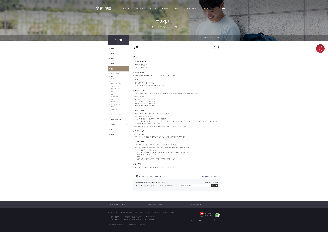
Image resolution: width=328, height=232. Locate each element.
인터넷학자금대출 (115, 104)
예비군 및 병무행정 (114, 114)
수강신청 (113, 78)
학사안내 (111, 69)
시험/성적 (113, 81)
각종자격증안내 (115, 107)
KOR (227, 2)
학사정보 (153, 9)
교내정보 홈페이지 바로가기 (118, 204)
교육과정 (113, 91)
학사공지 (111, 48)
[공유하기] (214, 47)
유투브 (200, 220)
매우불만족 (170, 185)
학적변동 (113, 86)
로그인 (218, 2)
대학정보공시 (138, 212)
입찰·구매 (147, 212)
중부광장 (178, 9)
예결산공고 (156, 212)
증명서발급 (112, 124)
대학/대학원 (139, 9)
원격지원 (165, 212)
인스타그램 (195, 220)
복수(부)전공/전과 (115, 89)
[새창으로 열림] (217, 214)
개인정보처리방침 (112, 212)
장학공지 (111, 53)
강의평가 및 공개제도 (116, 84)
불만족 (161, 185)
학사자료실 (112, 129)
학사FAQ (111, 134)
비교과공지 (112, 59)
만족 (148, 185)
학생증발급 (114, 109)
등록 (112, 76)
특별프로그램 (114, 96)
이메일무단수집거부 (126, 212)
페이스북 (187, 220)
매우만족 (140, 185)
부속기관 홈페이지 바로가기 (193, 204)
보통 (154, 185)
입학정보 (205, 8)
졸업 (112, 94)
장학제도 (113, 101)
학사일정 (111, 64)
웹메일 (172, 212)
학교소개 (126, 9)
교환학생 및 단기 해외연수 (116, 119)
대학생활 (165, 9)
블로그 (191, 220)
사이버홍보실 (191, 9)
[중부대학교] (103, 8)
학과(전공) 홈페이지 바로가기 (156, 204)
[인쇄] (218, 47)
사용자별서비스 (320, 50)
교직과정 (113, 99)
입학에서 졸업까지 (116, 73)
